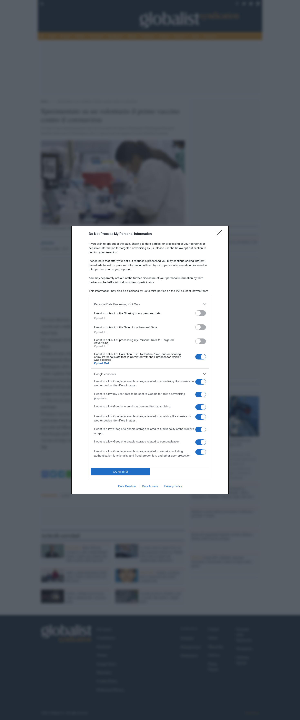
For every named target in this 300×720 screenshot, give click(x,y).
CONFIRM (120, 471)
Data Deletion (127, 486)
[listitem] (150, 304)
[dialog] (150, 360)
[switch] (200, 313)
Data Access (150, 486)
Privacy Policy (173, 486)
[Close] (220, 234)
